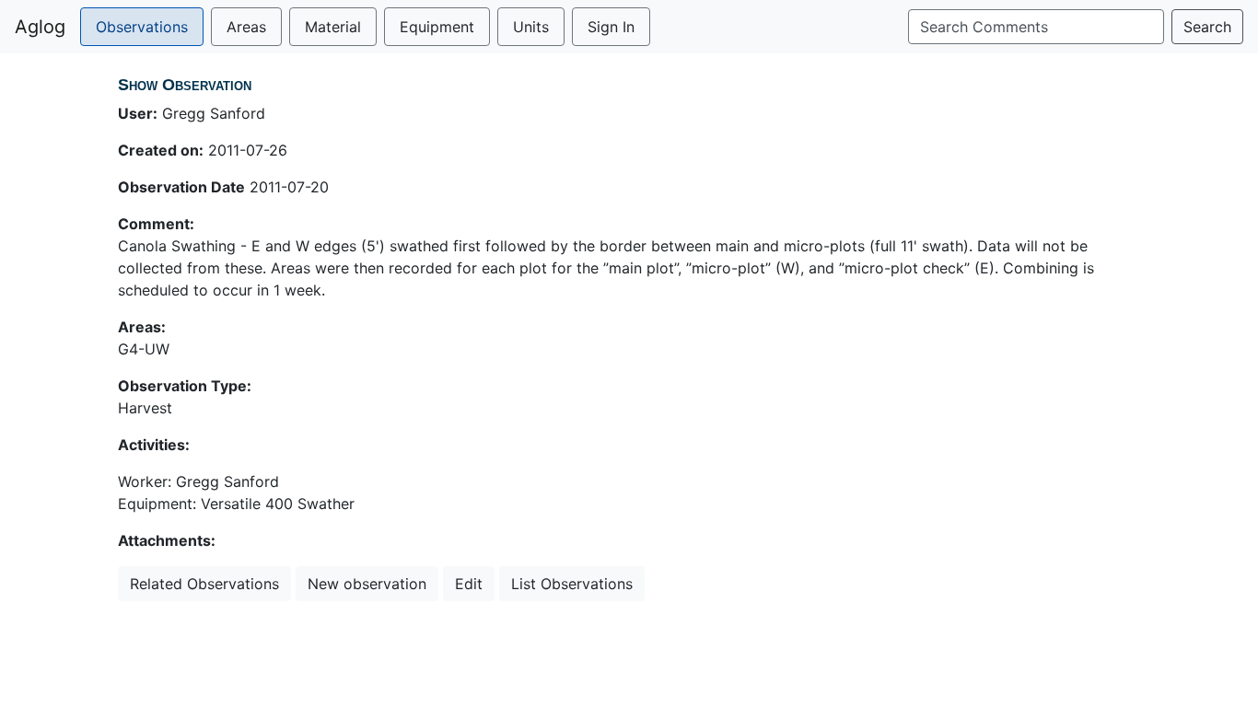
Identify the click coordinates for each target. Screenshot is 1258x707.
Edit (469, 583)
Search (1207, 26)
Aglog (40, 27)
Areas (246, 26)
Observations (142, 26)
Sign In (611, 26)
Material (333, 26)
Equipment (437, 26)
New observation (367, 583)
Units (531, 26)
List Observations (572, 583)
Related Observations (204, 583)
